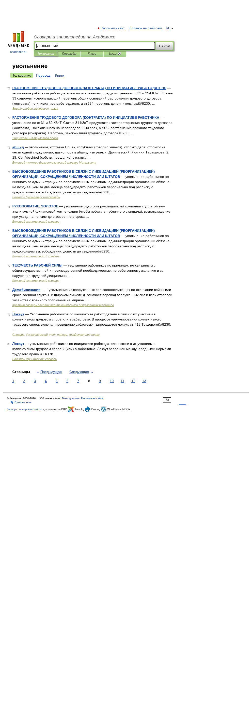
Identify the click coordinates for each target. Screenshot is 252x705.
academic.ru (18, 52)
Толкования (45, 53)
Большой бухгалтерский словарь (36, 197)
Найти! (164, 46)
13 (144, 381)
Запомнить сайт (113, 28)
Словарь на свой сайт (145, 28)
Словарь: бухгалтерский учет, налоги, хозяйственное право (56, 334)
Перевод (43, 75)
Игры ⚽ (115, 53)
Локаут (18, 314)
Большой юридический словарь (34, 359)
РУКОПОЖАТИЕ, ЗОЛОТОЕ (35, 206)
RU (168, 28)
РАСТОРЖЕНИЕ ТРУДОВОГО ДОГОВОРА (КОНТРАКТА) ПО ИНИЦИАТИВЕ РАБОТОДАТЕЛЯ (89, 88)
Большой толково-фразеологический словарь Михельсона (54, 162)
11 (122, 381)
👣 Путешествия (21, 402)
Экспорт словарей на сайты (24, 409)
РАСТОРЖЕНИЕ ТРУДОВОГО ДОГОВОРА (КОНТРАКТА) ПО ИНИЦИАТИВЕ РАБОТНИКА (85, 117)
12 (133, 381)
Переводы (69, 53)
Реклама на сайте (92, 398)
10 (112, 381)
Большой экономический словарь (35, 221)
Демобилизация (26, 290)
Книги (92, 53)
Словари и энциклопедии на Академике (74, 36)
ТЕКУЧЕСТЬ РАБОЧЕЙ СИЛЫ (37, 265)
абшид (18, 147)
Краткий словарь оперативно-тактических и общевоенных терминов (63, 305)
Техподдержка (70, 398)
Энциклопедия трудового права (35, 108)
